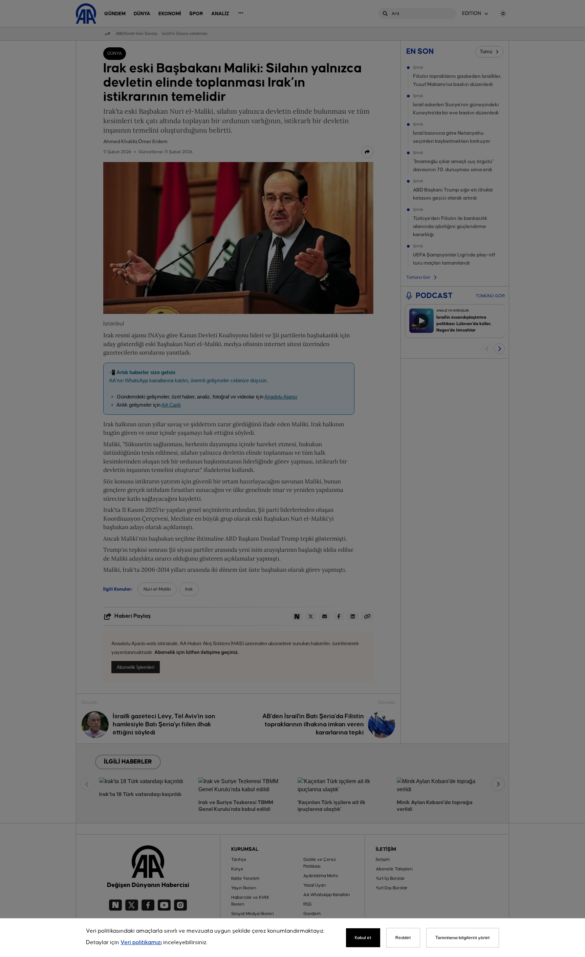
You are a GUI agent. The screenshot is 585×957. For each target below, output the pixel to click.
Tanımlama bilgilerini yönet (462, 937)
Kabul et (363, 937)
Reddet (403, 937)
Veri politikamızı (141, 942)
